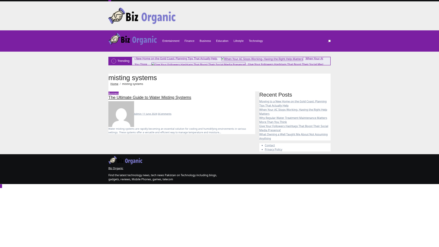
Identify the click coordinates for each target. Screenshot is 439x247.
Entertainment (170, 40)
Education (222, 40)
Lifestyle (239, 40)
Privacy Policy (273, 149)
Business (205, 40)
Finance (189, 40)
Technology (256, 40)
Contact (270, 145)
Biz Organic (115, 168)
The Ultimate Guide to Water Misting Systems (149, 97)
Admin (138, 113)
